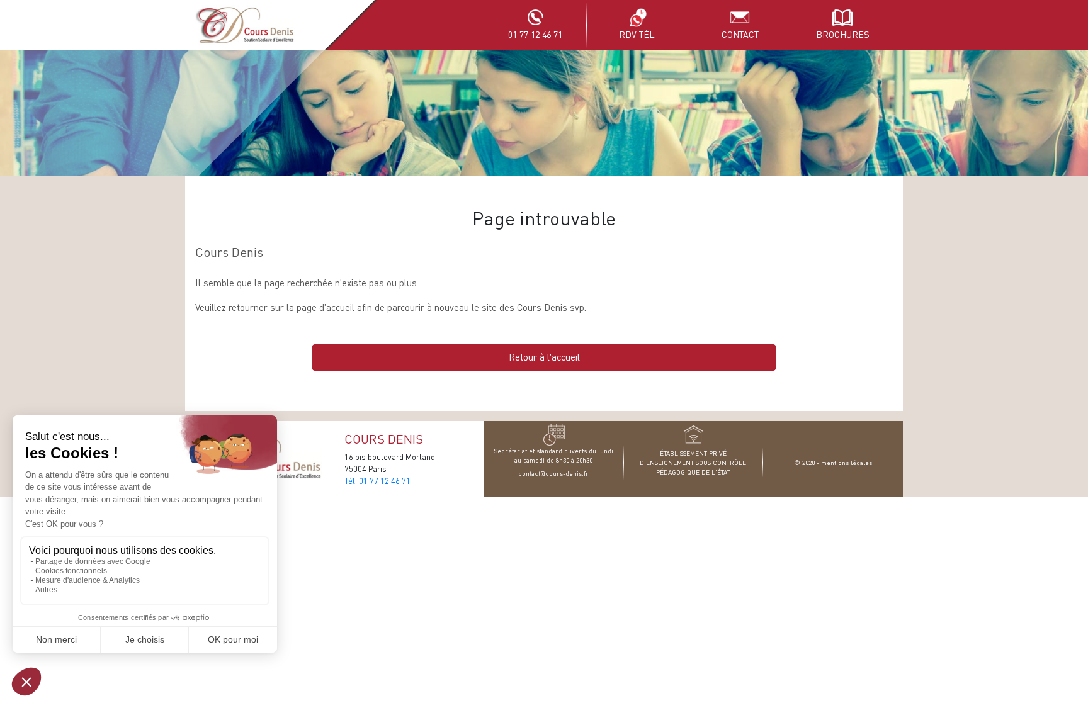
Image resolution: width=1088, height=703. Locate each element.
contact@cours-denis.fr (553, 473)
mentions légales (846, 462)
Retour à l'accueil (544, 357)
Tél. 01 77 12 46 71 (377, 481)
